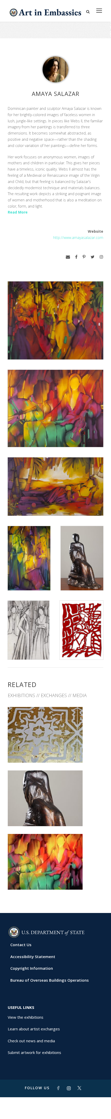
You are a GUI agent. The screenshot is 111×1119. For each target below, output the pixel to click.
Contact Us (20, 944)
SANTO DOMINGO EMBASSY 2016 (55, 751)
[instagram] (101, 256)
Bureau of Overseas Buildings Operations (49, 980)
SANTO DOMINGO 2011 (55, 878)
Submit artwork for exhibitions (34, 1052)
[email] (68, 256)
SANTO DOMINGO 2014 (55, 814)
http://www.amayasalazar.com (78, 237)
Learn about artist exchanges (34, 1028)
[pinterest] (84, 256)
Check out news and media (31, 1040)
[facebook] (76, 256)
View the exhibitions (25, 1017)
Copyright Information (31, 968)
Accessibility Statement (32, 956)
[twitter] (92, 256)
